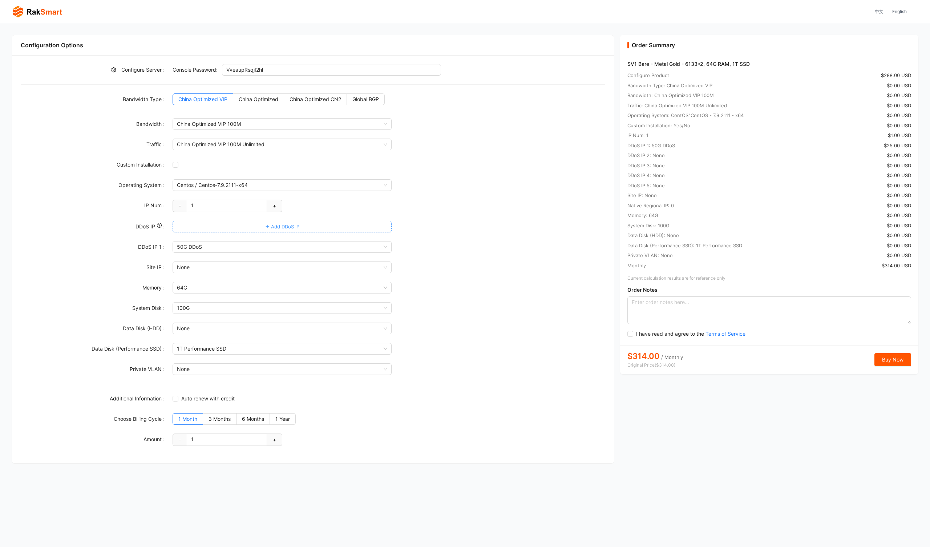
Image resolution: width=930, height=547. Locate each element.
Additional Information (136, 398)
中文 (879, 11)
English (899, 11)
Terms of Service (725, 334)
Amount (152, 439)
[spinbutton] (227, 205)
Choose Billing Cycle (138, 419)
